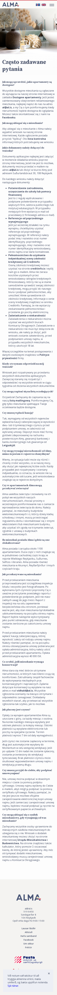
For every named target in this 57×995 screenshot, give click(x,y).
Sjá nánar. (13, 985)
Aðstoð (28, 932)
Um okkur (28, 943)
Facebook (29, 939)
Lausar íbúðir (29, 928)
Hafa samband (28, 936)
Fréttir (28, 947)
